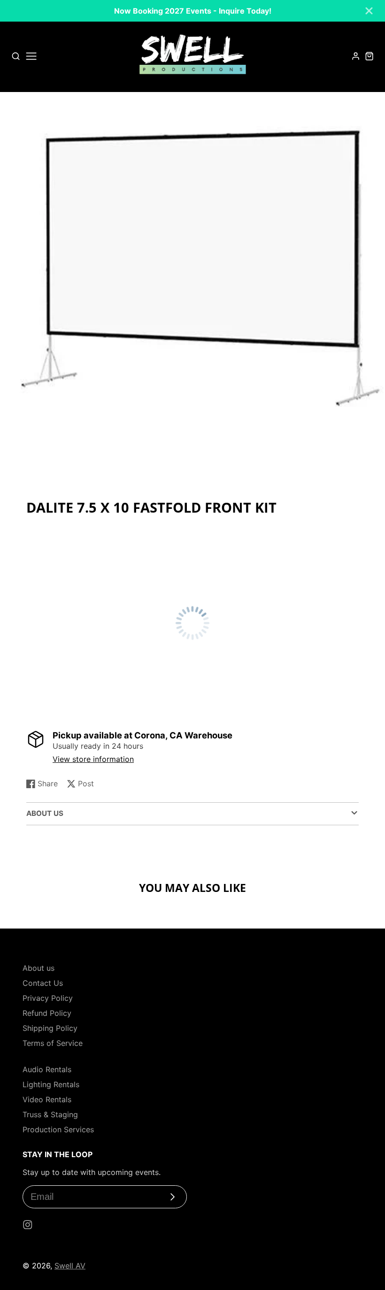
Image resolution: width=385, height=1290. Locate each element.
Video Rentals (47, 1099)
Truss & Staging (50, 1114)
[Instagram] (28, 1225)
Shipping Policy (50, 1028)
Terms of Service (53, 1043)
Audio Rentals (47, 1069)
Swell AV (69, 1265)
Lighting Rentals (51, 1084)
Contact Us (43, 983)
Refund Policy (47, 1013)
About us (38, 968)
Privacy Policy (48, 998)
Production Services (58, 1129)
